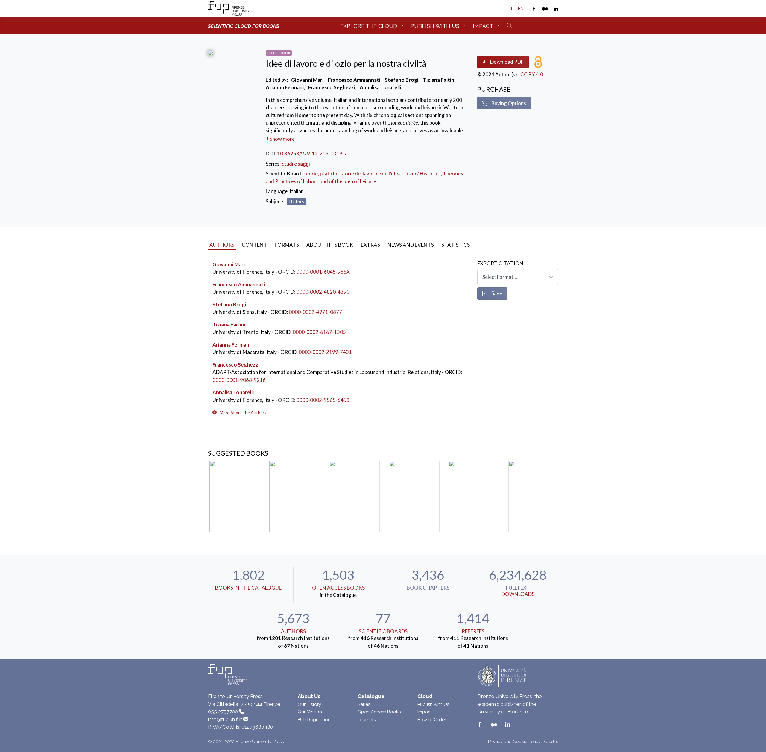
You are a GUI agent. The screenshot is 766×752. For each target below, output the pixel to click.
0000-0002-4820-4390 (322, 292)
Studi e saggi (296, 164)
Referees (473, 631)
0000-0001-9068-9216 (239, 380)
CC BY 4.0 (531, 74)
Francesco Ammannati (238, 284)
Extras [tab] (370, 245)
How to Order (431, 719)
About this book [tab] (329, 245)
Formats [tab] (287, 245)
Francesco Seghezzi (235, 364)
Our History (309, 704)
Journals (367, 719)
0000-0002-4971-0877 (315, 312)
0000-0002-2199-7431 (325, 352)
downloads (517, 594)
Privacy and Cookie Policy (514, 741)
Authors (293, 631)
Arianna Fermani (231, 344)
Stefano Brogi (229, 304)
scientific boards (383, 631)
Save (496, 293)
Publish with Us (433, 704)
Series (364, 704)
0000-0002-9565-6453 (322, 400)
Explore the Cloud (368, 26)
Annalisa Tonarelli (233, 392)
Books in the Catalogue (248, 588)
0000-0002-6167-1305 (319, 332)
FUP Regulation (314, 719)
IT (513, 8)
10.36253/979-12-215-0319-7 (312, 153)
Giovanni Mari (228, 264)
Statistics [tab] (455, 245)
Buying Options (508, 103)
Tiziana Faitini (228, 324)
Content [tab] (254, 245)
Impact (483, 26)
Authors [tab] (221, 245)
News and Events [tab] (410, 245)
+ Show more (280, 139)
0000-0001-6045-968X (323, 272)
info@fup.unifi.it (225, 719)
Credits (551, 741)
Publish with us (435, 26)
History (296, 201)
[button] (243, 412)
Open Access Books (338, 588)
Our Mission (310, 712)
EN (520, 8)
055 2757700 (223, 712)
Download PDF (506, 62)
